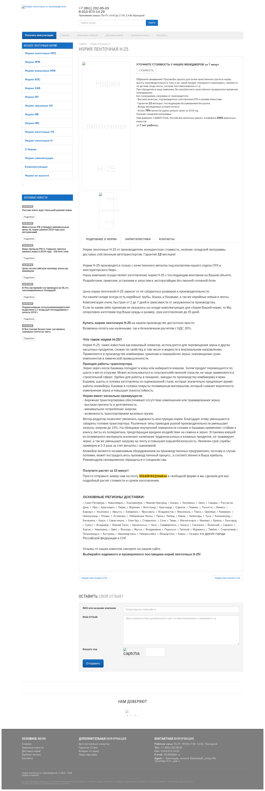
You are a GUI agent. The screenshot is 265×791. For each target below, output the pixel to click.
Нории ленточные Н (38, 140)
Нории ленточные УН (39, 131)
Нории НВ (32, 114)
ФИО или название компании (99, 608)
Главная (64, 35)
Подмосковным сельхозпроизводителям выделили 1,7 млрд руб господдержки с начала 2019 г (46, 310)
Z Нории (30, 149)
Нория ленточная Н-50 (94, 578)
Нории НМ (32, 123)
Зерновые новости (87, 35)
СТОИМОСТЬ (146, 70)
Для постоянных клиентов (94, 744)
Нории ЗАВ (32, 88)
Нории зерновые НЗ (39, 105)
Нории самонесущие (39, 158)
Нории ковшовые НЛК (40, 70)
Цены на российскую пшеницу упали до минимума (45, 269)
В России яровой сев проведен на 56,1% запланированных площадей (45, 289)
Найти (151, 22)
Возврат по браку (89, 751)
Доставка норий (114, 35)
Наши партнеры (88, 754)
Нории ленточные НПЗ (40, 53)
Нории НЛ (32, 96)
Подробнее (29, 217)
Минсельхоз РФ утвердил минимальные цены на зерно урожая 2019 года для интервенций (45, 230)
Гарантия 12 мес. (89, 747)
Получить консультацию (39, 35)
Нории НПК (32, 61)
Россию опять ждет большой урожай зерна (47, 210)
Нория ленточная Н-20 (227, 578)
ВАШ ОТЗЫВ (90, 617)
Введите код (90, 649)
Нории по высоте (37, 175)
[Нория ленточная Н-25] (106, 125)
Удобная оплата (140, 35)
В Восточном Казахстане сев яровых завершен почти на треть (43, 330)
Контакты (162, 35)
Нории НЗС (32, 79)
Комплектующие (36, 166)
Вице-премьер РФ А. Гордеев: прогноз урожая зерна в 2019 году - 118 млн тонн (45, 250)
